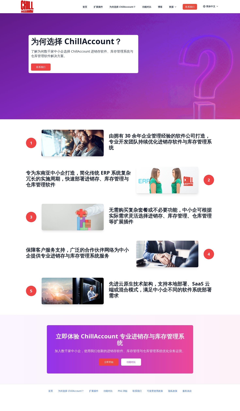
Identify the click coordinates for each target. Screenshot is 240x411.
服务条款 (187, 390)
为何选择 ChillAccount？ (71, 390)
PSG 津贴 (122, 390)
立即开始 (108, 362)
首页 (50, 390)
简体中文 (210, 6)
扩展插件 (93, 390)
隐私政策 (172, 390)
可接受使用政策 (155, 390)
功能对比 (131, 362)
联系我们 (40, 67)
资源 (171, 6)
